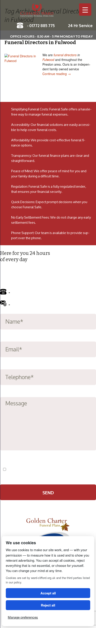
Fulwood (48, 59)
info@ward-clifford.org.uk (36, 304)
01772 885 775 (42, 25)
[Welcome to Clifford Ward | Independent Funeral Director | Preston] (48, 12)
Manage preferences (23, 617)
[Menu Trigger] (85, 9)
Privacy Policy (61, 469)
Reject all (48, 605)
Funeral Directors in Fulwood (40, 42)
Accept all (48, 593)
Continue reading (56, 73)
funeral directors (65, 55)
